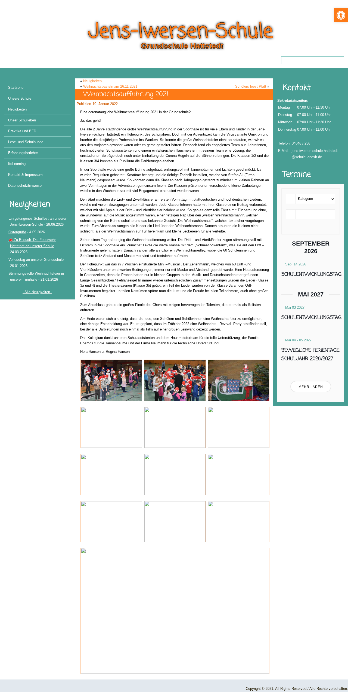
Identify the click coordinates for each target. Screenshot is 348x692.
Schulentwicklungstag (311, 274)
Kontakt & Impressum (25, 175)
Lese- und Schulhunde (25, 142)
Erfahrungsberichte (23, 153)
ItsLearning (17, 164)
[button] (341, 15)
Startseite (15, 87)
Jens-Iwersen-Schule (180, 32)
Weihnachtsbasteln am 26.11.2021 (110, 86)
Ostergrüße (17, 232)
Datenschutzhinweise (25, 185)
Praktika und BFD (22, 131)
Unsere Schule (19, 98)
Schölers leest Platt (250, 86)
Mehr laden (311, 387)
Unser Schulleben (22, 120)
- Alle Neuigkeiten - (37, 292)
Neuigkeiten (17, 109)
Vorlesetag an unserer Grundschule (36, 260)
